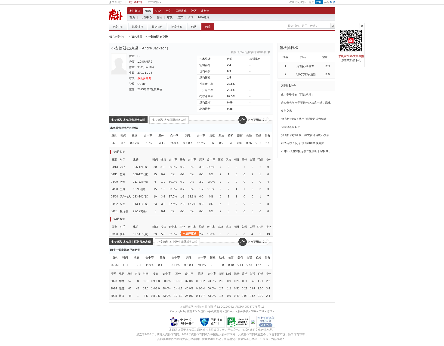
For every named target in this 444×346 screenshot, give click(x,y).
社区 (194, 10)
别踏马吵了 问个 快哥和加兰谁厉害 (302, 143)
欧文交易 (286, 110)
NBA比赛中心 (117, 36)
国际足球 (181, 10)
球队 (170, 17)
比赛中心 (146, 17)
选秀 (180, 17)
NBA (148, 10)
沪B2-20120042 (224, 306)
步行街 (205, 10)
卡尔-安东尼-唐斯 (305, 74)
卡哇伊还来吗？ (290, 127)
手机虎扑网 (215, 311)
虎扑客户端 (135, 2)
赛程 (159, 17)
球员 (208, 26)
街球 (190, 17)
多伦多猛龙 (144, 78)
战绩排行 (137, 26)
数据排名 (157, 26)
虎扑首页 (134, 10)
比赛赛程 (176, 26)
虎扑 (203, 311)
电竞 (168, 10)
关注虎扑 (153, 2)
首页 (132, 17)
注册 (319, 2)
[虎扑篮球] (116, 14)
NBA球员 (136, 36)
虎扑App (230, 311)
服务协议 (243, 311)
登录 (332, 2)
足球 (269, 311)
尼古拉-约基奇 (305, 66)
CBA (158, 10)
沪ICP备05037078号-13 (249, 306)
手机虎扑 (117, 2)
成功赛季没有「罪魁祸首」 (297, 94)
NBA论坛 (204, 17)
